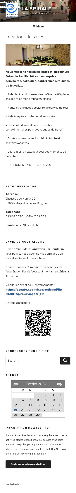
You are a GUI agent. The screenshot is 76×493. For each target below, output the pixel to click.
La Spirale (12, 484)
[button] (38, 46)
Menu (40, 26)
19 (15, 410)
